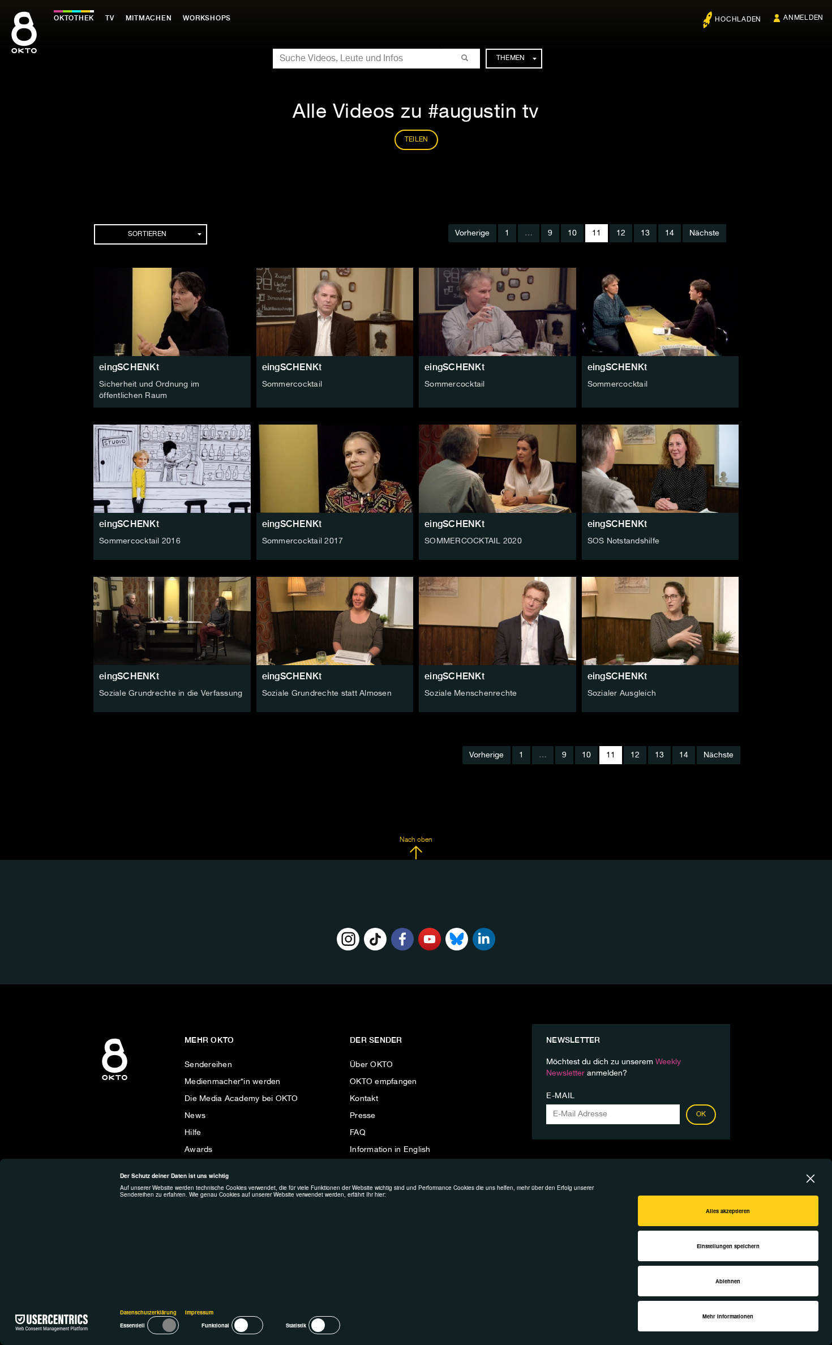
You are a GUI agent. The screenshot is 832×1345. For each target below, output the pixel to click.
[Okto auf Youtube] (429, 939)
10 (572, 233)
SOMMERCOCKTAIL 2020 (473, 541)
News (195, 1116)
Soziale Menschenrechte (470, 693)
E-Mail (560, 1096)
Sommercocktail (292, 384)
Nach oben (416, 840)
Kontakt (364, 1099)
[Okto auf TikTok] (375, 939)
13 (645, 233)
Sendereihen (208, 1065)
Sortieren (147, 234)
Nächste (704, 233)
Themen (510, 58)
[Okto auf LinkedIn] (484, 939)
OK (701, 1114)
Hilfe (193, 1133)
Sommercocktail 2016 (140, 541)
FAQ (358, 1133)
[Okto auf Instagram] (348, 939)
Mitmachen (149, 18)
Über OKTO (371, 1065)
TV (109, 18)
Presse (363, 1116)
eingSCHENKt (129, 367)
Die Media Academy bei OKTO (241, 1099)
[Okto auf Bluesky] (456, 939)
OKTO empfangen (383, 1082)
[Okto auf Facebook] (402, 939)
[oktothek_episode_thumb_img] (172, 312)
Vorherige (472, 233)
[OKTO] (24, 42)
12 (620, 233)
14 (669, 233)
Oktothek (74, 18)
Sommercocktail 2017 (303, 541)
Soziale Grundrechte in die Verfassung (170, 693)
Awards (199, 1150)
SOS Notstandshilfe (623, 541)
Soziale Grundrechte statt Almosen (327, 693)
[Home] (114, 1080)
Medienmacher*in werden (233, 1082)
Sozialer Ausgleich (622, 693)
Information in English (390, 1150)
